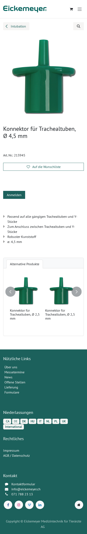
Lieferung (11, 387)
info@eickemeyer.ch (26, 489)
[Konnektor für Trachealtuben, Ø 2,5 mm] (44, 291)
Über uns (10, 367)
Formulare (12, 392)
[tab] (24, 264)
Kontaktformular (23, 484)
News (8, 377)
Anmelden (14, 195)
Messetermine (14, 372)
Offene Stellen (15, 382)
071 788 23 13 (22, 494)
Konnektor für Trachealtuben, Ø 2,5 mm (43, 314)
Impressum (11, 450)
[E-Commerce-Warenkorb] (71, 9)
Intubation (18, 26)
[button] (78, 26)
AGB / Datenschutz (16, 455)
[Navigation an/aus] (79, 9)
